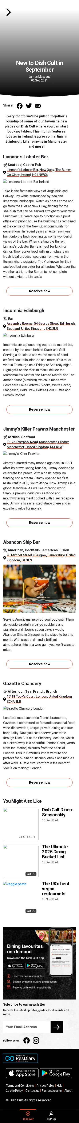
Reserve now (39, 291)
